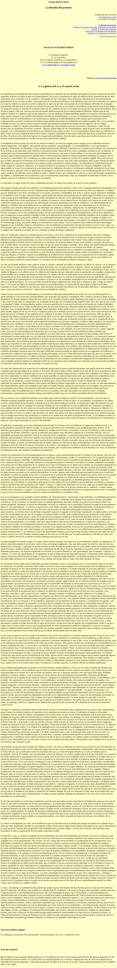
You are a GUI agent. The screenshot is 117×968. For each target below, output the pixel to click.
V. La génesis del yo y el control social (58, 65)
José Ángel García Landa (107, 17)
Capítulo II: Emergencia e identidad (103, 29)
